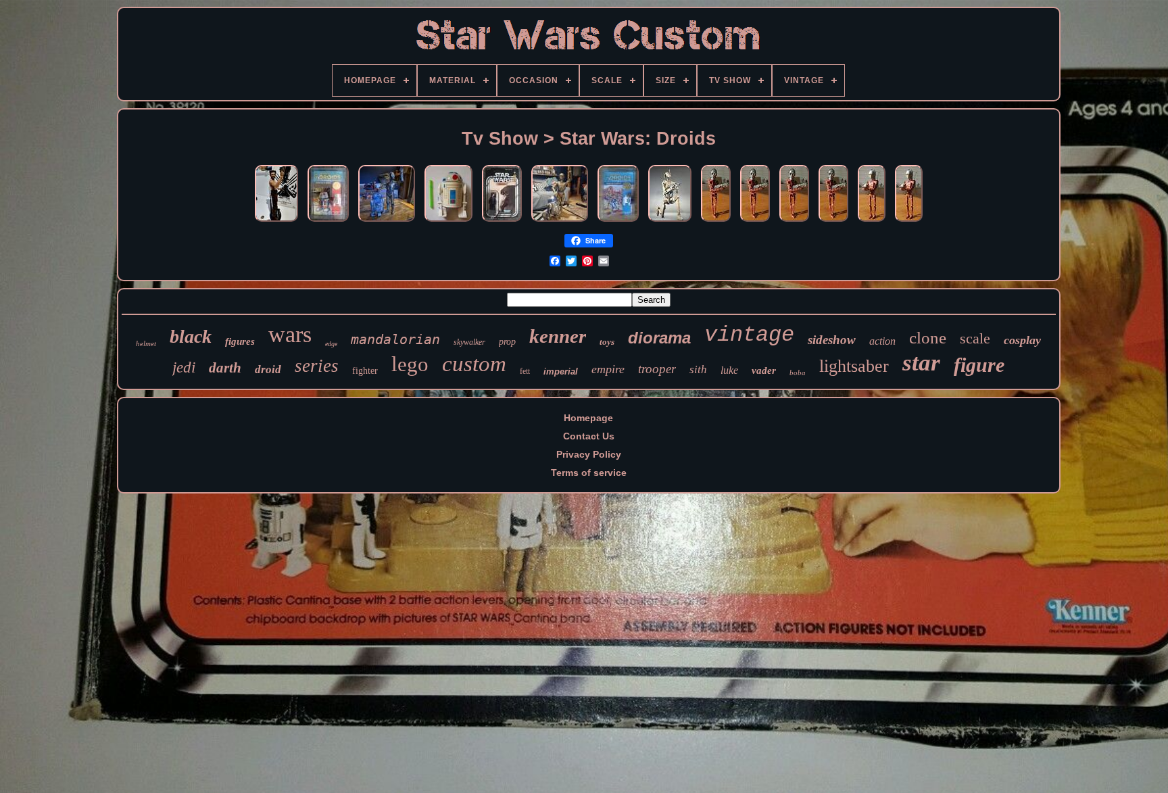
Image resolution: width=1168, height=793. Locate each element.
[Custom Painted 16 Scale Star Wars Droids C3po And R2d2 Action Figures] (386, 221)
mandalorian (395, 339)
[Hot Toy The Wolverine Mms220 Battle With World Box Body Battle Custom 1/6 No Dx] (276, 221)
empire (608, 369)
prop (507, 342)
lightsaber (854, 366)
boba (797, 372)
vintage (749, 334)
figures (240, 341)
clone (927, 338)
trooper (657, 369)
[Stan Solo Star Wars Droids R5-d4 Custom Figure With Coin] (328, 221)
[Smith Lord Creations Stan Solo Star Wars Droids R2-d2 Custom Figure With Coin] (618, 221)
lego (410, 364)
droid (268, 369)
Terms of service (589, 472)
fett (525, 371)
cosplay (1022, 340)
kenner (557, 336)
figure (979, 365)
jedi (183, 367)
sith (698, 369)
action (882, 341)
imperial (560, 371)
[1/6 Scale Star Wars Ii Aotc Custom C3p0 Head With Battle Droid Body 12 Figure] (716, 221)
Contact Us (588, 436)
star (921, 363)
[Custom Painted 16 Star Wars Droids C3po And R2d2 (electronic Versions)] (559, 221)
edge (331, 343)
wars (290, 334)
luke (729, 370)
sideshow (832, 340)
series (317, 366)
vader (764, 370)
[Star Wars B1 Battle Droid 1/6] (670, 221)
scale (975, 338)
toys (607, 342)
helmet (146, 343)
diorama (659, 338)
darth (225, 368)
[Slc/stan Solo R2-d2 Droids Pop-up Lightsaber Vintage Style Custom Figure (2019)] (448, 221)
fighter (365, 371)
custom (474, 364)
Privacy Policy (588, 454)
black (191, 336)
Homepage (588, 417)
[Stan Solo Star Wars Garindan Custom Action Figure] (502, 221)
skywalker (469, 342)
